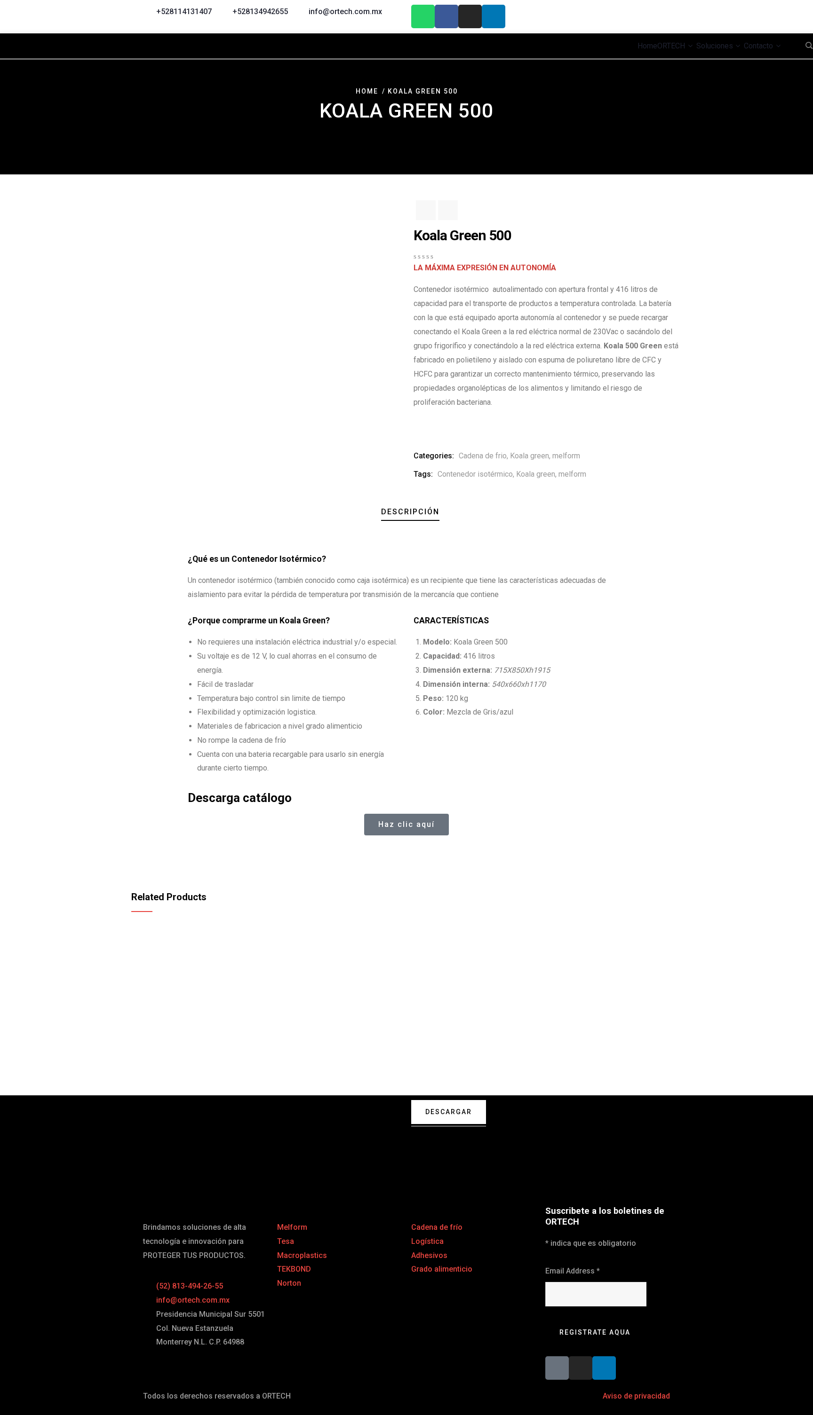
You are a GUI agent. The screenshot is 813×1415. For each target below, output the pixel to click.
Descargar (448, 1112)
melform (566, 455)
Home (367, 91)
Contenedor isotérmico (475, 474)
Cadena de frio (483, 455)
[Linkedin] (493, 16)
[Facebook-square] (557, 1368)
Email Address (572, 1270)
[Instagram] (470, 16)
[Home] (272, 1135)
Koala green (529, 455)
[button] (190, 852)
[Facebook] (446, 16)
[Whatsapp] (423, 16)
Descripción (410, 511)
